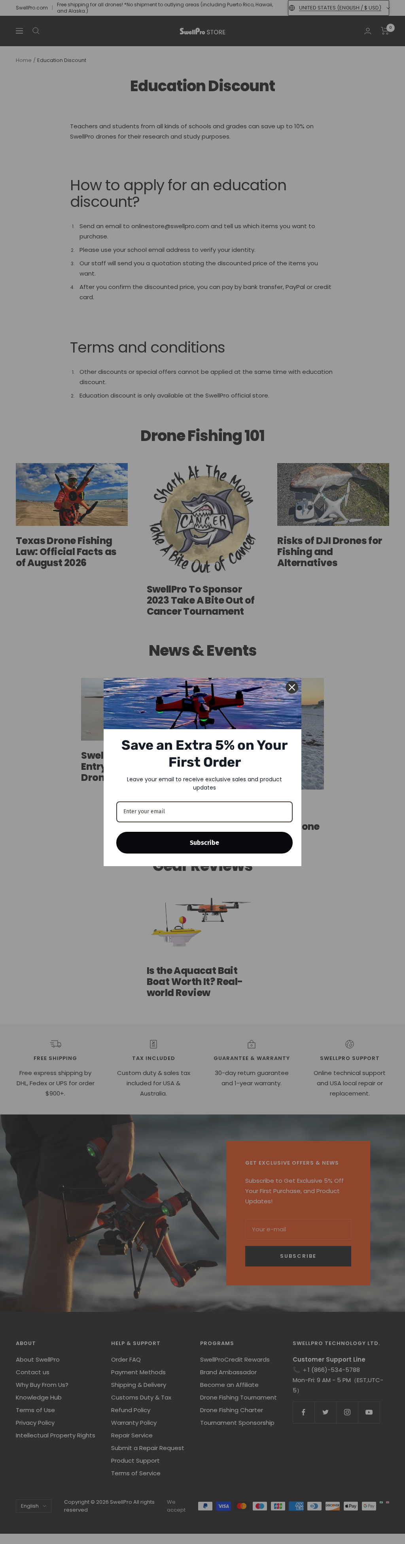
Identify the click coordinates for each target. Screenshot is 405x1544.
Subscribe (204, 842)
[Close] (291, 687)
